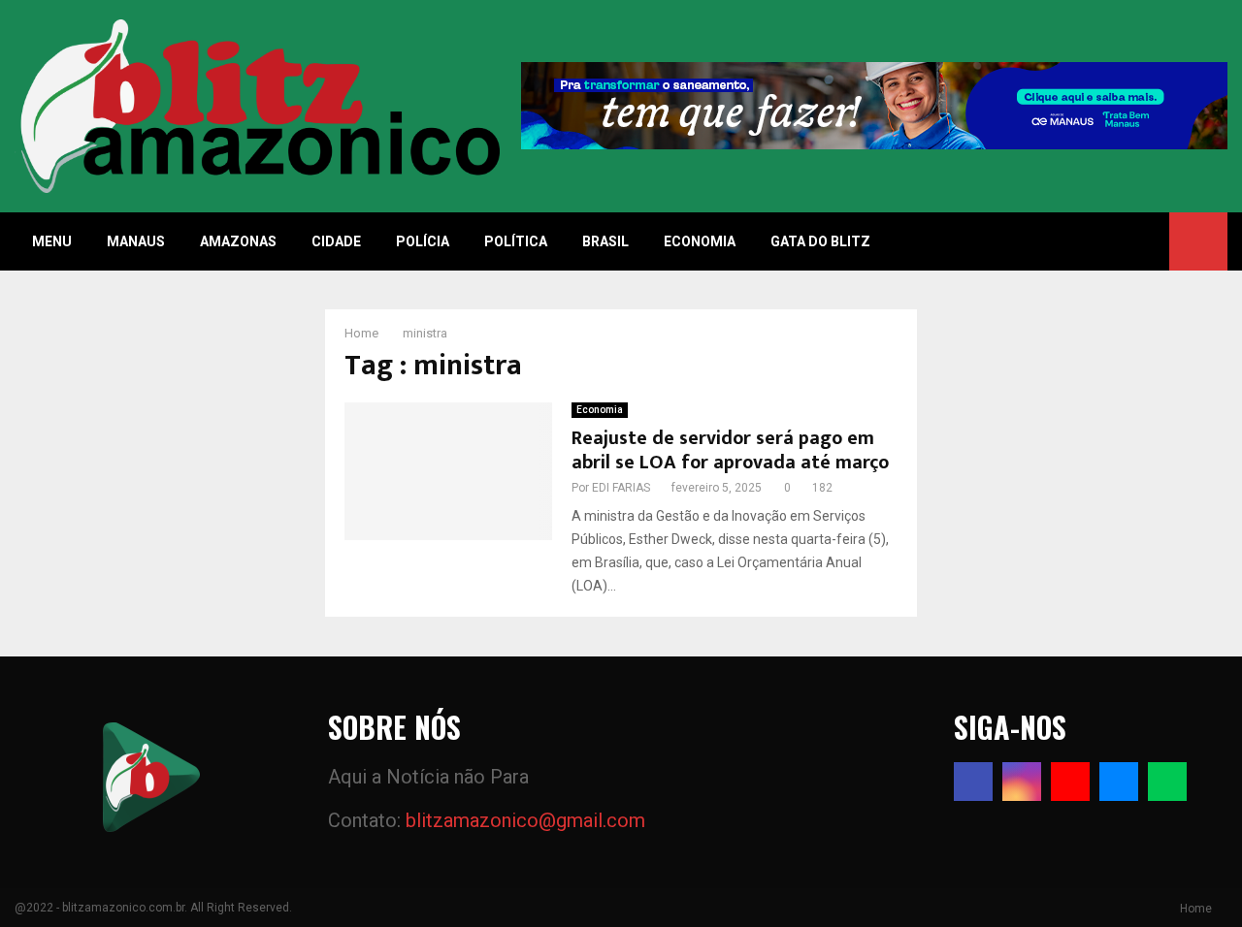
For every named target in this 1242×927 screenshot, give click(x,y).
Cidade (336, 241)
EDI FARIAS (621, 488)
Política (515, 241)
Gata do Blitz (820, 241)
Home (1196, 908)
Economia (699, 241)
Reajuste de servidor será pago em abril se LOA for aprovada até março (730, 450)
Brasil (605, 241)
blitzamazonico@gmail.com (525, 820)
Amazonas (238, 241)
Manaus (136, 241)
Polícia (422, 241)
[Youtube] (1070, 781)
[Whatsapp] (1167, 781)
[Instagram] (1021, 781)
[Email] (1118, 781)
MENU (52, 241)
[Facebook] (973, 781)
